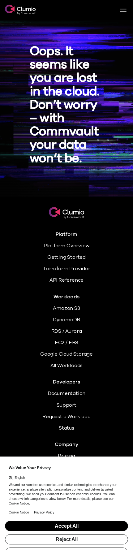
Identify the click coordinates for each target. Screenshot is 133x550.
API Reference (66, 280)
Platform (66, 234)
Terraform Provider (66, 268)
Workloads (66, 297)
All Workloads (66, 365)
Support (66, 405)
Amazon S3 (66, 308)
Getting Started (66, 257)
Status (66, 428)
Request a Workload (66, 416)
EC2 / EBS (66, 342)
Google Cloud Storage (66, 354)
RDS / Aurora (66, 331)
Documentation (67, 393)
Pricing (66, 456)
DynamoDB (66, 319)
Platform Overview (66, 245)
